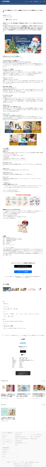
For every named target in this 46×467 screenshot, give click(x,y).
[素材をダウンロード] (14, 19)
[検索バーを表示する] (44, 1)
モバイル (10, 3)
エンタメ (18, 3)
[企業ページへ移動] (23, 343)
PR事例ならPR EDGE (34, 438)
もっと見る (43, 380)
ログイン (41, 1)
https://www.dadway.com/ (10, 244)
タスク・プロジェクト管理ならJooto (36, 434)
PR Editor (16, 444)
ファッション (29, 3)
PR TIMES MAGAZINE (18, 440)
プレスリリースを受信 (29, 1)
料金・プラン (4, 437)
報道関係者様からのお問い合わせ (34, 462)
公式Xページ (4, 454)
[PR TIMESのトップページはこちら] (6, 1)
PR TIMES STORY (17, 434)
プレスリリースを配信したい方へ (7, 441)
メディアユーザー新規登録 (23, 271)
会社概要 (8, 462)
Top (1, 3)
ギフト (5, 316)
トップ (3, 335)
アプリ (14, 3)
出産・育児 (16, 308)
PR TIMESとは (4, 435)
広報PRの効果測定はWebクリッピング (21, 442)
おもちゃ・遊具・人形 (8, 308)
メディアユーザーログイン (23, 266)
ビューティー (23, 3)
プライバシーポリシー (14, 462)
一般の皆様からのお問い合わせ (27, 463)
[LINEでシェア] (11, 19)
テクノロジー (5, 3)
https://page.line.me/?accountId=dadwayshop (20, 159)
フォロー (23, 351)
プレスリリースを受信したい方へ (7, 439)
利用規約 (26, 462)
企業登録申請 (36, 1)
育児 (12, 316)
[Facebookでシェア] (9, 19)
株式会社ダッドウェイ (15, 335)
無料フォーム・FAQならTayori (35, 436)
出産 (9, 316)
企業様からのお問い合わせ (18, 463)
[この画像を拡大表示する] (7, 289)
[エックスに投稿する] (7, 19)
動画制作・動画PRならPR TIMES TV (20, 436)
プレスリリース (7, 335)
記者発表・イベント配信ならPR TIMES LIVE (21, 438)
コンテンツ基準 (21, 462)
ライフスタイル (35, 3)
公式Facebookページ (5, 449)
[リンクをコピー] (16, 19)
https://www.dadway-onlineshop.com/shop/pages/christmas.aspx (13, 57)
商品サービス (6, 303)
